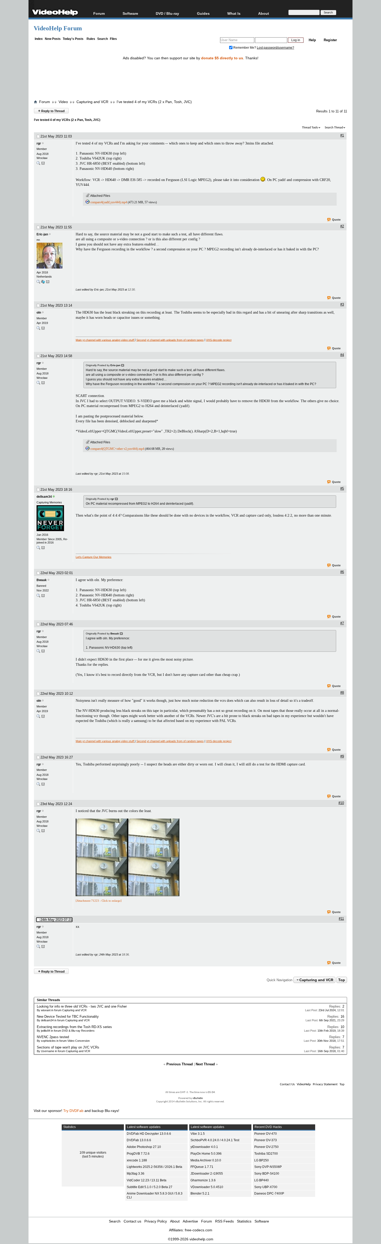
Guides (203, 13)
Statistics (244, 1221)
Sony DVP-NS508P (268, 1167)
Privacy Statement (325, 1084)
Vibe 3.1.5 (197, 1133)
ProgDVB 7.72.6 (138, 1153)
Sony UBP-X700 (265, 1187)
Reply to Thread (51, 111)
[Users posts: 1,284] (38, 164)
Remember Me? (244, 47)
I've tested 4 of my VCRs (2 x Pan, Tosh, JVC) (154, 102)
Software (130, 13)
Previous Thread (179, 1064)
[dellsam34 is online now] (53, 518)
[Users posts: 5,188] (38, 549)
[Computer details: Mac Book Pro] (43, 283)
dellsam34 (44, 496)
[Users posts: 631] (38, 283)
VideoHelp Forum (58, 28)
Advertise (190, 1221)
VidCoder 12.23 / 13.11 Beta (146, 1180)
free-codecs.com (198, 1230)
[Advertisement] (190, 75)
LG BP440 (261, 1180)
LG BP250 (261, 1160)
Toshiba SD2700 (266, 1153)
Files (113, 39)
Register (330, 40)
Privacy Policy (155, 1221)
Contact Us (287, 1084)
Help (312, 40)
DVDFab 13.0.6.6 (139, 1140)
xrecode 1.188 (137, 1160)
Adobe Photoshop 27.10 (144, 1147)
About (175, 1221)
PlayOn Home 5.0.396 (206, 1153)
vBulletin (198, 1098)
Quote (336, 219)
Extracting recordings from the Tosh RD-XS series (74, 1027)
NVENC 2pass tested (53, 1037)
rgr (39, 143)
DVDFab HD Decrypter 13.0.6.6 (149, 1133)
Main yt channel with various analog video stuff (105, 339)
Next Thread (205, 1064)
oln (39, 312)
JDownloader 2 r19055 (206, 1173)
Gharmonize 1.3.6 (203, 1180)
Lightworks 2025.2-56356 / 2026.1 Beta (154, 1167)
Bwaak (42, 580)
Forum (99, 13)
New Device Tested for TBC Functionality (68, 1016)
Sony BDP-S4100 (266, 1173)
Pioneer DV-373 (265, 1140)
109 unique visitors (93, 1152)
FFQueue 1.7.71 (201, 1167)
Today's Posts (73, 39)
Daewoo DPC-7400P (269, 1193)
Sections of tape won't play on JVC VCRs (68, 1047)
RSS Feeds (224, 1221)
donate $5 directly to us (222, 58)
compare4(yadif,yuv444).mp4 (108, 202)
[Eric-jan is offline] (53, 256)
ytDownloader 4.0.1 (204, 1147)
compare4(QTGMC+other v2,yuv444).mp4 (117, 448)
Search (102, 39)
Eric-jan (42, 234)
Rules (91, 39)
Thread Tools (310, 127)
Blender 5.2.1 (199, 1193)
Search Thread (334, 127)
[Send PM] (43, 164)
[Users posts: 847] (38, 597)
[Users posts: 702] (38, 329)
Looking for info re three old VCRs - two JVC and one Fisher (82, 1006)
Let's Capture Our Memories (93, 556)
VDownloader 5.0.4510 (206, 1187)
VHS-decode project (218, 339)
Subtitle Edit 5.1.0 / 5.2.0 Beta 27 (149, 1187)
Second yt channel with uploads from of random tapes (170, 339)
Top (341, 980)
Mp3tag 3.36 (135, 1173)
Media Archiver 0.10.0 (205, 1160)
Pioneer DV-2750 (266, 1147)
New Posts (53, 39)
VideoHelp (304, 1084)
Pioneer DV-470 (265, 1133)
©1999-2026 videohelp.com (190, 1239)
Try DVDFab (73, 1111)
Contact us (132, 1221)
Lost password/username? (275, 47)
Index (39, 39)
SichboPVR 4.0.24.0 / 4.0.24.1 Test (214, 1140)
